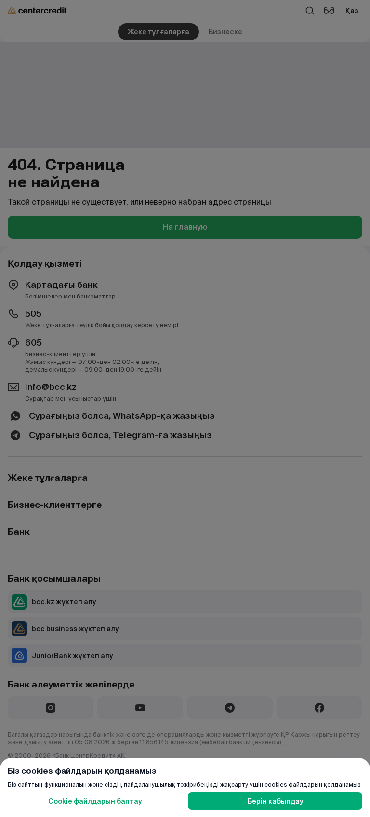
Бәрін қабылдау (275, 801)
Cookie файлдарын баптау (95, 801)
